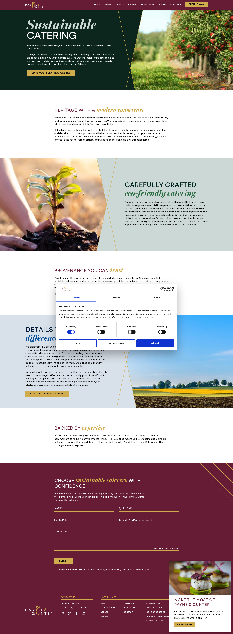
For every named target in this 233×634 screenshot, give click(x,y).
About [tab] (157, 298)
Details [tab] (116, 298)
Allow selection (116, 343)
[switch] (101, 332)
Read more (185, 625)
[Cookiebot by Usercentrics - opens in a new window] (162, 289)
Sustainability (131, 604)
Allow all (155, 343)
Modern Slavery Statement (160, 616)
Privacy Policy (114, 570)
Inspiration (147, 5)
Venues (120, 5)
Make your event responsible (51, 73)
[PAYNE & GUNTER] (34, 5)
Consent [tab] (76, 298)
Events (132, 5)
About (162, 5)
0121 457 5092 (74, 604)
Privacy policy (154, 608)
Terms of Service (134, 570)
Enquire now (196, 4)
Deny (77, 343)
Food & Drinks (103, 5)
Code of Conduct (155, 612)
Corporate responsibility (47, 394)
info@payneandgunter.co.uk (80, 608)
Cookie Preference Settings (161, 621)
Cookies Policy (154, 604)
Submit (63, 561)
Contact (175, 5)
